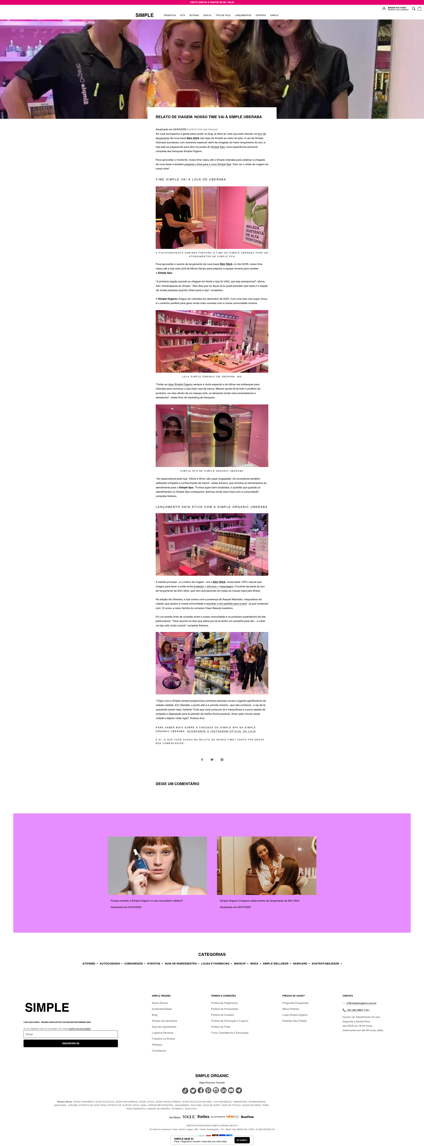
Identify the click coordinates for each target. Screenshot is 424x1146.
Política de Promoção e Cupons (229, 1020)
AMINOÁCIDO (240, 1101)
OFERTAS (261, 16)
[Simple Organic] (144, 15)
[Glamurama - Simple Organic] (218, 1117)
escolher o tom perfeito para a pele (226, 603)
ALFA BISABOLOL (222, 1101)
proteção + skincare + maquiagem (213, 586)
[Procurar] (414, 8)
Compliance (159, 1050)
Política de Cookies (222, 1014)
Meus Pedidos (290, 1008)
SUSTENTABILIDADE (327, 963)
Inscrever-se (70, 1043)
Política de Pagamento (224, 1003)
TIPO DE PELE (223, 16)
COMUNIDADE (134, 963)
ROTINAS (194, 15)
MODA (255, 963)
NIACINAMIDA (182, 1105)
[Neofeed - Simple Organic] (233, 1117)
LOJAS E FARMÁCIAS (216, 963)
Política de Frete (220, 1026)
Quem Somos (160, 1003)
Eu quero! (242, 1140)
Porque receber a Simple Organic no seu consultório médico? (147, 900)
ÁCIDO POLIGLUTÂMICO (168, 1101)
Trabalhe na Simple (163, 1038)
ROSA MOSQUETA (136, 1108)
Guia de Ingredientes (164, 1026)
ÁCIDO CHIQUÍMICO (83, 1101)
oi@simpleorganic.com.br (361, 1003)
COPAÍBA (73, 1105)
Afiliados (157, 1044)
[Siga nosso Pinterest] (208, 1090)
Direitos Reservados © (212, 1125)
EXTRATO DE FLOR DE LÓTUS (123, 1105)
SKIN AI (207, 16)
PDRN (265, 1105)
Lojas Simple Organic (295, 1014)
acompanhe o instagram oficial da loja (221, 731)
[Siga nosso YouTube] (231, 1090)
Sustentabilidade (162, 1008)
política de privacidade (79, 1029)
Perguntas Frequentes (295, 1003)
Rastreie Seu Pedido (294, 1020)
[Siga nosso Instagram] (215, 1090)
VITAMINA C (177, 1108)
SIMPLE (274, 15)
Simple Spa (218, 146)
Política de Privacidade (224, 1008)
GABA (143, 1105)
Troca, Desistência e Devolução (230, 1032)
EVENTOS (155, 963)
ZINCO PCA (191, 1108)
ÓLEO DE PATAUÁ (231, 1105)
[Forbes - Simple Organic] (203, 1117)
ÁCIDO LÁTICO (146, 1101)
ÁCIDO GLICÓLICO (104, 1101)
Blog (154, 1014)
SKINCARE (301, 963)
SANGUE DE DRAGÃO (158, 1108)
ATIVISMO (90, 963)
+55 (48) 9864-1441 (358, 1010)
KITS (182, 16)
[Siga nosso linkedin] (223, 1090)
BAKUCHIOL (60, 1105)
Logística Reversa (162, 1032)
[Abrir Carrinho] (419, 8)
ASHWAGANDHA (256, 1101)
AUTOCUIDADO (111, 963)
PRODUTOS (170, 15)
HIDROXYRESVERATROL (161, 1105)
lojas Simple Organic (180, 384)
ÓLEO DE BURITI (211, 1105)
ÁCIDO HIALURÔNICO (127, 1101)
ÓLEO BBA (196, 1105)
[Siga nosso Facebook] (200, 1090)
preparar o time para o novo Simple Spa (208, 164)
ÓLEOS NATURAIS (251, 1105)
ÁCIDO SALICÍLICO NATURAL (197, 1101)
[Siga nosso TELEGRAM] (238, 1090)
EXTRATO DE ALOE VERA (92, 1105)
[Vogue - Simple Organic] (189, 1117)
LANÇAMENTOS (243, 16)
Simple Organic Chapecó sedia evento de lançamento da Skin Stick (259, 900)
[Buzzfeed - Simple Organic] (247, 1117)
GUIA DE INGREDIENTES (182, 963)
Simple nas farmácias (164, 1020)
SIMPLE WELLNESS (277, 963)
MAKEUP (241, 963)
